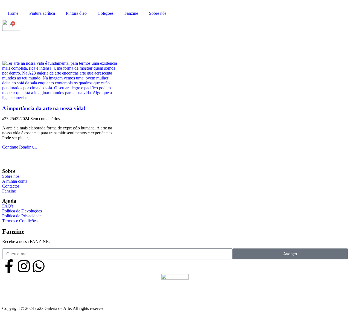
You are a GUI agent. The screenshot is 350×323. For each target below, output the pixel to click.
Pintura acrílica (42, 13)
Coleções (105, 13)
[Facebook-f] (9, 266)
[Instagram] (24, 266)
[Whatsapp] (38, 266)
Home (13, 13)
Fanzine (131, 13)
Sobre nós (157, 13)
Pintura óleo (76, 13)
